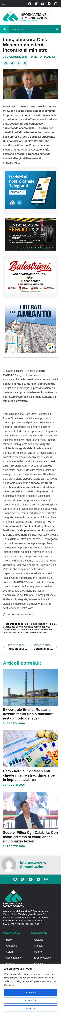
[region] (30, 989)
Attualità (47, 56)
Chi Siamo (11, 945)
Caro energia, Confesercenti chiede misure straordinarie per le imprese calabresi (29, 775)
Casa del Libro (14, 957)
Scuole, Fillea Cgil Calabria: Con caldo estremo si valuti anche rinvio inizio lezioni (30, 836)
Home (9, 939)
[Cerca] (57, 29)
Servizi (9, 951)
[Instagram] (56, 4)
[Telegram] (49, 4)
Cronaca (38, 945)
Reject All (30, 1008)
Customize (30, 1000)
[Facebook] (30, 4)
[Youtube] (43, 4)
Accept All (30, 992)
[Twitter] (36, 4)
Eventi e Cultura (42, 957)
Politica (38, 951)
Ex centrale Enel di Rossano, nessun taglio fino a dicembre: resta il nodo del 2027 (29, 714)
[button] (3, 3)
